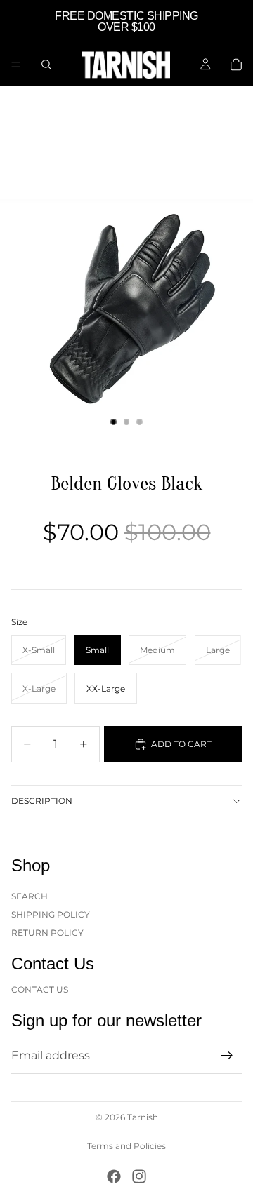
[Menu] (16, 64)
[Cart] (236, 64)
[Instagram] (139, 1176)
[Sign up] (227, 1055)
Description (41, 800)
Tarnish (142, 1117)
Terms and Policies (126, 1146)
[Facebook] (113, 1176)
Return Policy (47, 932)
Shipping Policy (50, 914)
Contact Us (39, 988)
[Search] (46, 64)
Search (29, 895)
